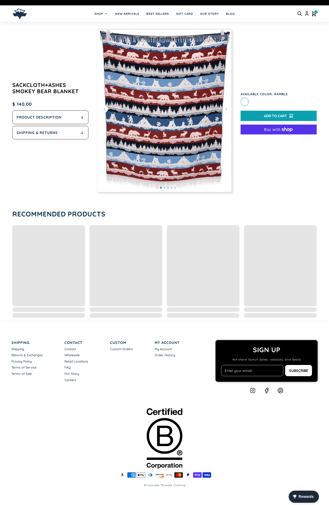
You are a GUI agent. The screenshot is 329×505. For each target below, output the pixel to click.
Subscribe (298, 370)
